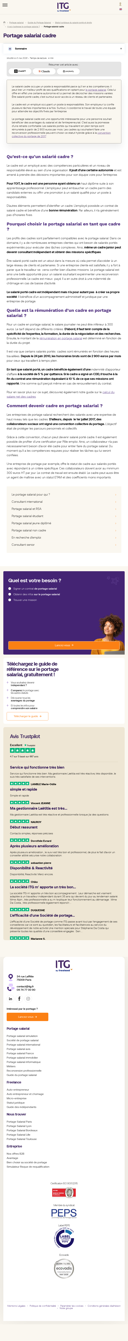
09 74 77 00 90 (26, 989)
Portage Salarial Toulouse (22, 1139)
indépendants (28, 1107)
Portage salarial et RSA (26, 508)
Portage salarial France (20, 1053)
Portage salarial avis (18, 1049)
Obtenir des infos (36, 594)
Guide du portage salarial (22, 1075)
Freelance (14, 1082)
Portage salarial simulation (22, 1036)
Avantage (12, 1158)
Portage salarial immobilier (22, 1057)
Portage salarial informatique (24, 1062)
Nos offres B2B (15, 1153)
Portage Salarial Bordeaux (22, 1130)
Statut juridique (16, 1102)
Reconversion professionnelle (24, 1070)
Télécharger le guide (26, 716)
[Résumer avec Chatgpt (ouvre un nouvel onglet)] (20, 71)
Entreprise (14, 1146)
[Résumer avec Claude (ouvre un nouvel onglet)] (44, 71)
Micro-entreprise (16, 1098)
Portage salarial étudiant (27, 516)
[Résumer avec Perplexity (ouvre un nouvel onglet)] (68, 71)
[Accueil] (4, 22)
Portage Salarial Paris (19, 1121)
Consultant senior (23, 544)
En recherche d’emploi (26, 537)
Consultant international (27, 501)
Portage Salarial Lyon (19, 1126)
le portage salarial (96, 89)
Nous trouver (16, 1114)
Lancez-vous (62, 645)
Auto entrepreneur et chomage (25, 1094)
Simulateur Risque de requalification (28, 1166)
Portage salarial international (23, 1044)
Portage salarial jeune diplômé (31, 523)
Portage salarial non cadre (29, 530)
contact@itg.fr (25, 986)
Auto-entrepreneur (18, 1089)
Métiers (11, 1066)
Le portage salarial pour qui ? (31, 494)
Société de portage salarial (22, 1040)
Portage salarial (18, 1029)
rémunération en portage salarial (61, 338)
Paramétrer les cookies (71, 1305)
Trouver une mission (25, 600)
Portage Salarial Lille (18, 1134)
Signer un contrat (35, 588)
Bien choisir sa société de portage (27, 1162)
